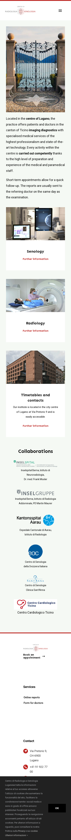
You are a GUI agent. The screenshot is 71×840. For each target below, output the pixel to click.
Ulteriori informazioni (16, 835)
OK (57, 808)
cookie (34, 831)
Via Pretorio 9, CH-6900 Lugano (38, 755)
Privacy (22, 831)
